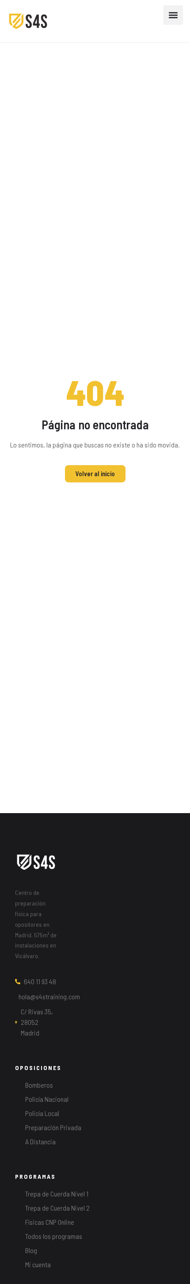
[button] (173, 15)
